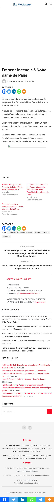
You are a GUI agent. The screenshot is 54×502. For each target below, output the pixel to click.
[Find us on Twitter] (30, 428)
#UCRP (28, 279)
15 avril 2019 (29, 81)
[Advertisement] (27, 38)
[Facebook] (4, 91)
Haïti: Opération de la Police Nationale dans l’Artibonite (23, 379)
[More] (24, 91)
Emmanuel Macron (42, 232)
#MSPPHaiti (20, 279)
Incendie (6, 236)
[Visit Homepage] (22, 3)
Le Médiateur (15, 81)
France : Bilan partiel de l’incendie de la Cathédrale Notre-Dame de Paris (12, 187)
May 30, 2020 (40, 302)
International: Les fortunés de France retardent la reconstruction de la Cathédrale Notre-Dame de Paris (38, 189)
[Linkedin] (14, 91)
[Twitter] (9, 91)
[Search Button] (46, 4)
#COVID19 (11, 279)
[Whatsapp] (19, 91)
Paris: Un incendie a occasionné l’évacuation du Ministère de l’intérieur (12, 206)
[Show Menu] (51, 4)
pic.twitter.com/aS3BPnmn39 (28, 293)
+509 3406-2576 (30, 480)
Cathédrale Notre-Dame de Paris (20, 232)
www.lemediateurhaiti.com (26, 471)
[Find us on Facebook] (24, 427)
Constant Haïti (41, 492)
